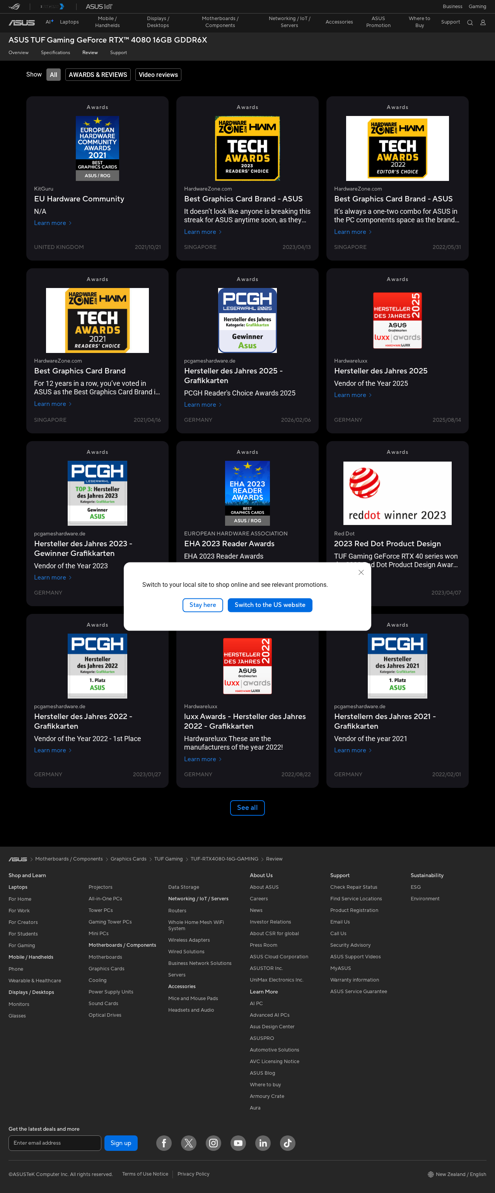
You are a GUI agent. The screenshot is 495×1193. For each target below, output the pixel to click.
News (256, 910)
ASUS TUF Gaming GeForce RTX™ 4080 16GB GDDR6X (108, 40)
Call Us (338, 934)
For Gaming (22, 945)
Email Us (340, 922)
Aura (255, 1108)
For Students (23, 934)
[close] (361, 572)
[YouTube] (238, 1143)
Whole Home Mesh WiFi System (196, 925)
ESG (416, 887)
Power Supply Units (111, 992)
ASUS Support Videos (355, 957)
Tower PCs (101, 910)
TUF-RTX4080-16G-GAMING (224, 859)
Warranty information (354, 980)
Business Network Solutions (200, 963)
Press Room (263, 945)
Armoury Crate (267, 1096)
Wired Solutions (186, 952)
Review (90, 53)
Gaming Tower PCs (110, 922)
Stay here (202, 605)
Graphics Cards (107, 969)
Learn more (50, 223)
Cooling (98, 980)
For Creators (23, 922)
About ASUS (264, 887)
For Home (20, 899)
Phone (16, 969)
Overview (19, 53)
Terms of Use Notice (145, 1174)
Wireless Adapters (189, 940)
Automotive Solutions (274, 1050)
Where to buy (265, 1085)
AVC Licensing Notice (274, 1061)
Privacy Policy (194, 1174)
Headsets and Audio (191, 1010)
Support (118, 53)
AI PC (256, 1003)
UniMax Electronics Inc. (277, 980)
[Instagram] (213, 1143)
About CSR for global (274, 934)
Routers (177, 911)
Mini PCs (99, 934)
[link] (22, 23)
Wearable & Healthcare (35, 981)
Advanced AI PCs (270, 1015)
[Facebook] (164, 1143)
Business (453, 6)
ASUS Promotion (378, 22)
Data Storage (183, 887)
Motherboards (105, 957)
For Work (19, 911)
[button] (477, 6)
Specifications (55, 53)
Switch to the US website (270, 605)
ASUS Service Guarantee (358, 991)
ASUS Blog (262, 1073)
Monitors (19, 1004)
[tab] (53, 74)
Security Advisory (350, 945)
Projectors (101, 887)
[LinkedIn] (263, 1143)
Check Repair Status (353, 887)
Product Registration (354, 910)
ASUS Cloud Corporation (279, 957)
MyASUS (340, 968)
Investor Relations (270, 922)
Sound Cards (103, 1003)
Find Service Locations (356, 899)
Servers (177, 975)
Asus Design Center (272, 1027)
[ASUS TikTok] (287, 1143)
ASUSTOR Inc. (266, 968)
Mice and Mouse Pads (193, 998)
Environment (425, 899)
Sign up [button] (121, 1143)
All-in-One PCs (105, 899)
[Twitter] (188, 1143)
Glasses (17, 1016)
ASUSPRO (262, 1038)
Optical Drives (105, 1015)
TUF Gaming (168, 859)
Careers (259, 899)
